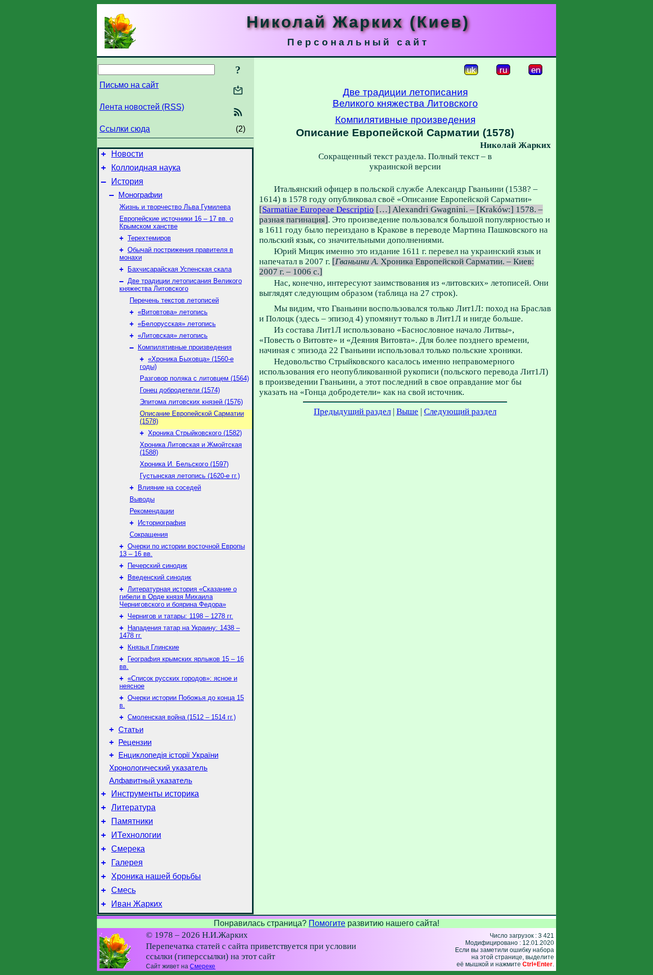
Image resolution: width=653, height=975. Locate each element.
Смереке (202, 966)
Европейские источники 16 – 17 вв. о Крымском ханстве (176, 222)
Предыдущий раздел (352, 411)
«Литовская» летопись (173, 335)
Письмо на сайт (129, 85)
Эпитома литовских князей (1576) (191, 402)
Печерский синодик (157, 565)
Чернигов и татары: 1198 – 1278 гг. (180, 616)
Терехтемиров (149, 238)
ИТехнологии (136, 835)
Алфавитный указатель (150, 781)
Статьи (130, 730)
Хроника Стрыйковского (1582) (195, 433)
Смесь (123, 890)
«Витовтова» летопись (173, 312)
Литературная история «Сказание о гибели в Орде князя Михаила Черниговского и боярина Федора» (178, 596)
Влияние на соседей (169, 487)
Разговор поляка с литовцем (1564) (194, 378)
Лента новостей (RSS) (141, 107)
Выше (407, 411)
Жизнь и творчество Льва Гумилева (175, 207)
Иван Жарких (136, 903)
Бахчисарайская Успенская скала (180, 269)
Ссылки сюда (124, 128)
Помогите (327, 923)
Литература (133, 807)
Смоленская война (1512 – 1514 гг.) (182, 717)
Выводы (142, 499)
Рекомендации (152, 511)
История (127, 181)
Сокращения (149, 534)
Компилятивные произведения (185, 347)
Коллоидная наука (146, 167)
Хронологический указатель (158, 768)
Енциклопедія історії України (168, 755)
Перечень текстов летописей (174, 300)
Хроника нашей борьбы (156, 876)
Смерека (128, 848)
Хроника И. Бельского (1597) (184, 464)
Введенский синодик (159, 577)
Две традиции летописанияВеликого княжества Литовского (405, 98)
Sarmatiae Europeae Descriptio (318, 209)
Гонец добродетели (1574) (180, 390)
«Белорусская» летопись (177, 324)
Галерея (127, 862)
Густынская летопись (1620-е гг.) (190, 476)
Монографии (140, 195)
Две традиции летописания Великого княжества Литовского (180, 284)
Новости (127, 153)
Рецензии (135, 742)
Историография (162, 523)
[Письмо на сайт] (238, 91)
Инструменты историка (155, 793)
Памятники (132, 821)
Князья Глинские (153, 647)
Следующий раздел (460, 411)
